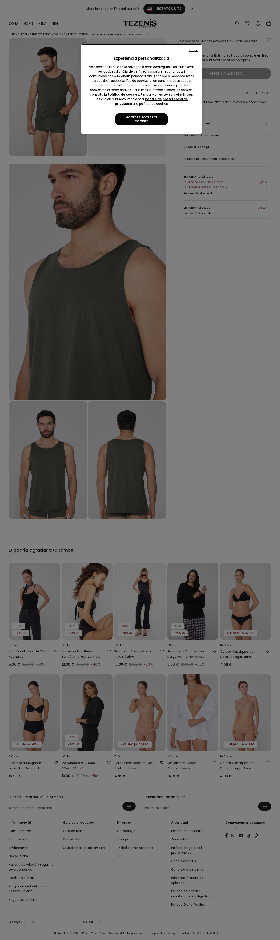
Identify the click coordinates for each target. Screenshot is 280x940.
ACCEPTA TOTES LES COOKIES (141, 119)
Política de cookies (123, 94)
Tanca (193, 50)
